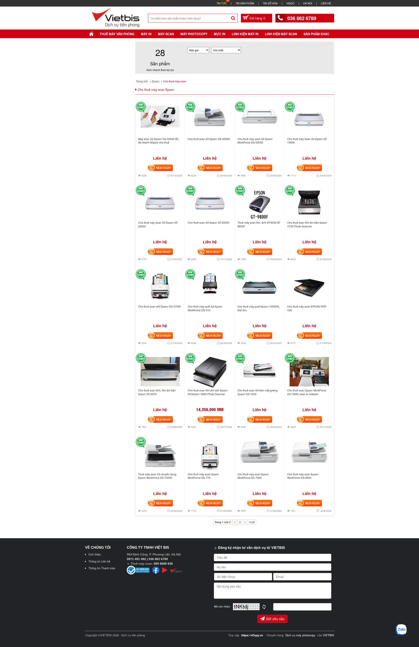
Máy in (146, 34)
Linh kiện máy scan (281, 34)
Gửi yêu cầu (275, 618)
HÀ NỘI (307, 3)
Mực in (219, 34)
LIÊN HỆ (326, 3)
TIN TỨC (221, 3)
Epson (156, 81)
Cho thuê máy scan (174, 81)
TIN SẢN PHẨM (244, 3)
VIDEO (290, 3)
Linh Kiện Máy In (245, 34)
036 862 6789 (301, 18)
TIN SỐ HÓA (270, 3)
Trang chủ (142, 81)
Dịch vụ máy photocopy (300, 635)
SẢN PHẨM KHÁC (316, 34)
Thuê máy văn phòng (117, 34)
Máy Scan (166, 34)
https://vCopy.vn (252, 635)
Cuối (252, 522)
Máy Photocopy (193, 34)
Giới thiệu (94, 554)
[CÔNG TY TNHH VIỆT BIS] (116, 17)
